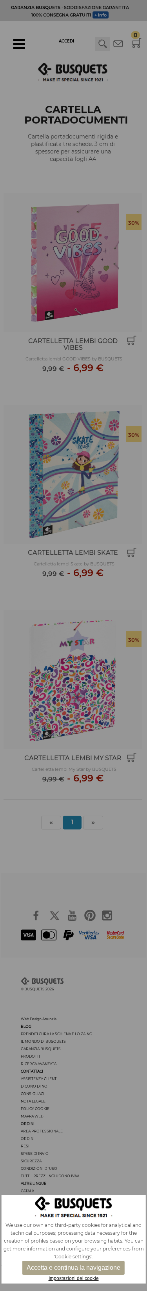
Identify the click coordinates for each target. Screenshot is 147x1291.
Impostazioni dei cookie (74, 1278)
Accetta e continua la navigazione (73, 1267)
